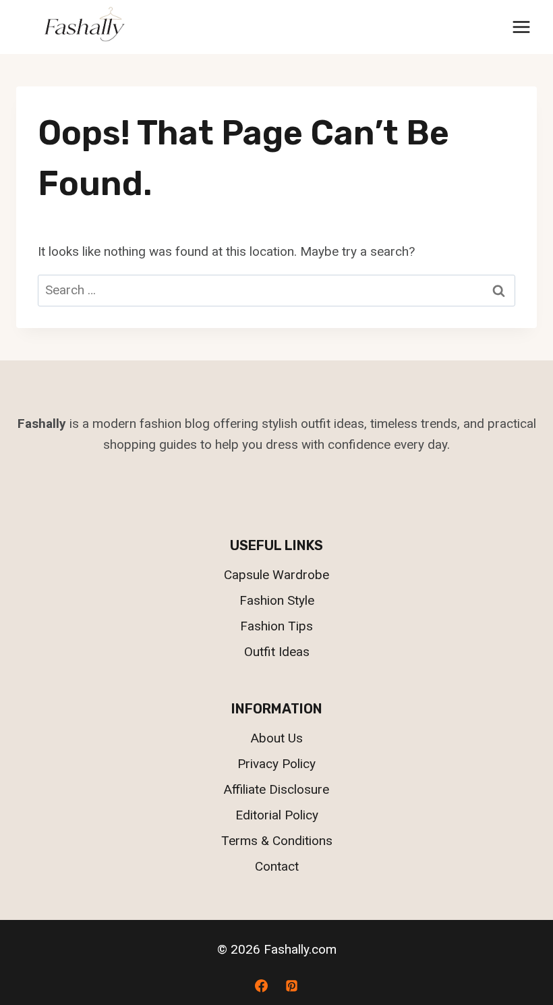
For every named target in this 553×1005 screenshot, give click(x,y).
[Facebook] (261, 985)
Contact (277, 866)
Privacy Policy (276, 763)
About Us (277, 738)
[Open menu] (521, 26)
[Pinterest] (292, 985)
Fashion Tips (276, 626)
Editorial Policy (276, 815)
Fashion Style (276, 600)
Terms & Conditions (276, 840)
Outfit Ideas (277, 651)
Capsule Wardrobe (276, 574)
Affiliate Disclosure (276, 789)
